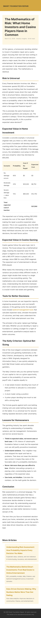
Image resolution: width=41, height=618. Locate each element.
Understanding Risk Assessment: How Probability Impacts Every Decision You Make (20, 550)
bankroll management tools (23, 310)
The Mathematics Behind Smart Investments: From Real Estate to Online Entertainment (20, 570)
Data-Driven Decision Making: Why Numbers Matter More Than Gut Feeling (21, 592)
